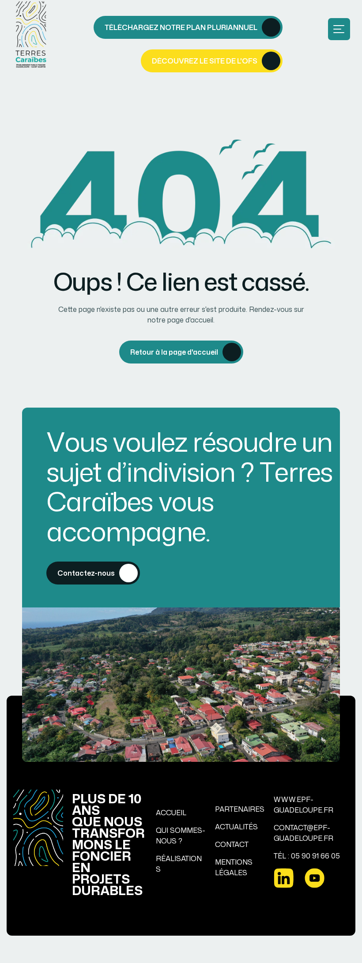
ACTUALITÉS (236, 827)
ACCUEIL (171, 812)
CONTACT (232, 844)
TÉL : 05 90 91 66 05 (307, 856)
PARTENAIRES (239, 809)
